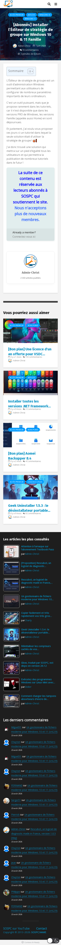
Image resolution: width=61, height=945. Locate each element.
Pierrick (15, 814)
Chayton (15, 741)
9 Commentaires (31, 49)
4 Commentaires (33, 461)
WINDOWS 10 (44, 15)
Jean (13, 862)
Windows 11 (30, 19)
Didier (28, 686)
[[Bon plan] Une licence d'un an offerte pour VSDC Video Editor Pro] (30, 330)
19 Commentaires (34, 357)
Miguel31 (16, 727)
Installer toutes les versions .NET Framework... (29, 403)
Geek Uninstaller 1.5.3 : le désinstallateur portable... (29, 508)
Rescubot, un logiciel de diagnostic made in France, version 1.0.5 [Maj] (34, 833)
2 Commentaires (33, 409)
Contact (41, 928)
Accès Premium (16, 15)
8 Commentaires (33, 513)
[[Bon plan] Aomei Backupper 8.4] (30, 435)
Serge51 (16, 800)
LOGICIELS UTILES (35, 482)
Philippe (15, 891)
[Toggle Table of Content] (29, 71)
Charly (28, 620)
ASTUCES (31, 15)
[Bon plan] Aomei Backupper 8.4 (21, 456)
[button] (53, 940)
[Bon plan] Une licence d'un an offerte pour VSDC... (29, 351)
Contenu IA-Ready (32, 942)
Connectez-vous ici (24, 236)
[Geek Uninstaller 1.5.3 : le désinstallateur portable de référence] (30, 487)
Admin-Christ (23, 45)
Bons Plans (33, 325)
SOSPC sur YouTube (16, 928)
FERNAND (16, 785)
